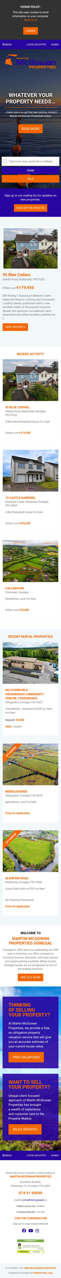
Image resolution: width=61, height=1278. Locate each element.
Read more (30, 20)
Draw (30, 170)
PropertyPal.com (43, 1273)
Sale (30, 178)
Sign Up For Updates (30, 208)
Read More (30, 129)
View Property (15, 327)
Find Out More (30, 977)
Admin (54, 44)
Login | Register (36, 44)
